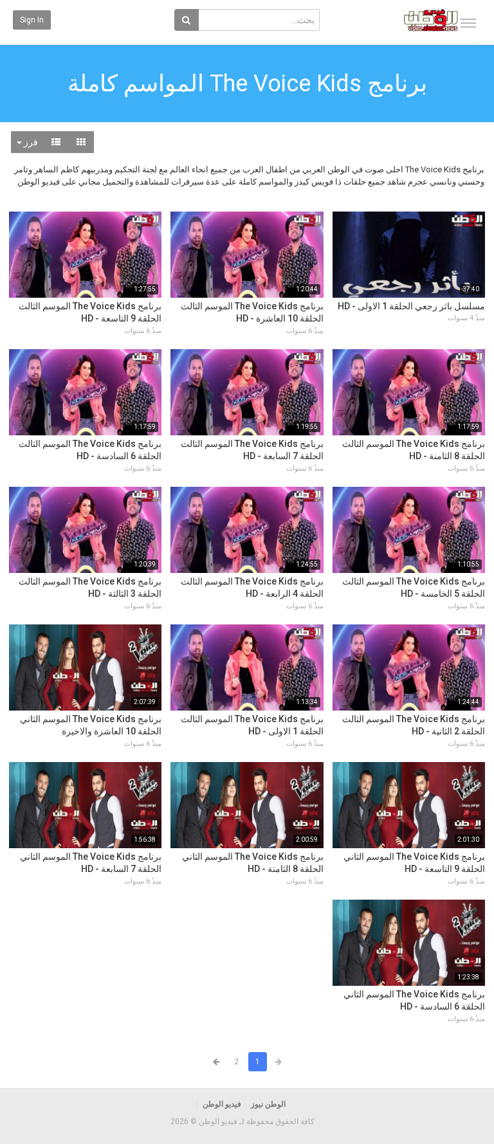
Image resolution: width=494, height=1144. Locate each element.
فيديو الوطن (222, 1104)
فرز (30, 142)
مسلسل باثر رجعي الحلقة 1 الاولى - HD (411, 306)
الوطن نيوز (268, 1104)
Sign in (32, 19)
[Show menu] (468, 23)
